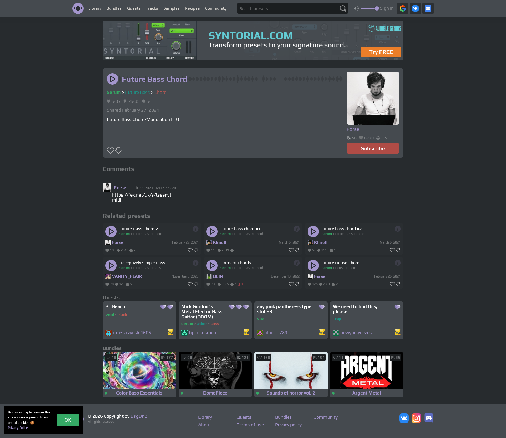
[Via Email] (428, 8)
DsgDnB (138, 416)
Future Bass (137, 92)
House (339, 268)
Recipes (192, 8)
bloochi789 (276, 332)
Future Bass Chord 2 (138, 228)
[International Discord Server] (429, 418)
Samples (171, 8)
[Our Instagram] (416, 418)
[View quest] (170, 333)
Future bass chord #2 (342, 228)
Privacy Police (18, 428)
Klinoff (219, 242)
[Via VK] (415, 8)
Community (215, 8)
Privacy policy (288, 424)
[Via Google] (402, 8)
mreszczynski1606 (132, 332)
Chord (160, 92)
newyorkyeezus (356, 332)
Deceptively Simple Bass (142, 262)
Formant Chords (235, 262)
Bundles (114, 8)
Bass (157, 268)
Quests (133, 8)
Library (94, 8)
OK (68, 420)
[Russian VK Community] (404, 418)
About (204, 424)
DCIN (218, 276)
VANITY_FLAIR (127, 276)
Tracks (152, 8)
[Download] (196, 250)
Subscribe (373, 148)
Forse (117, 242)
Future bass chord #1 (240, 228)
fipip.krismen (202, 332)
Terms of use (250, 424)
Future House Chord (340, 262)
